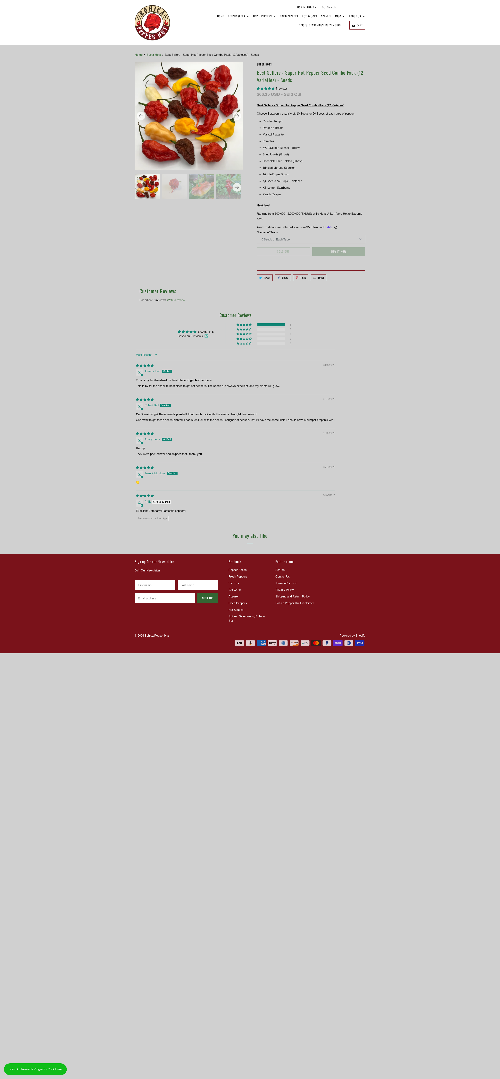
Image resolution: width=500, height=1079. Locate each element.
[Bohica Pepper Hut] (152, 22)
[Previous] (141, 116)
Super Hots (264, 64)
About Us (355, 16)
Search (280, 569)
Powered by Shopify (352, 635)
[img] (145, 365)
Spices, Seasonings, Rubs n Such (320, 25)
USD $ (310, 7)
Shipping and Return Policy (292, 596)
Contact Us (282, 576)
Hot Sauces (309, 16)
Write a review (176, 300)
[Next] (237, 116)
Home (220, 16)
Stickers (234, 583)
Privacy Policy (284, 589)
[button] (266, 88)
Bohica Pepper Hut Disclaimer (294, 603)
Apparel (326, 16)
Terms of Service (286, 583)
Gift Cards (235, 589)
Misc (338, 16)
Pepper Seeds (237, 16)
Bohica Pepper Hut (157, 635)
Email (320, 277)
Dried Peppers (289, 16)
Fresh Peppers (263, 16)
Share (285, 277)
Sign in (301, 7)
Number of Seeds (267, 232)
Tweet (266, 277)
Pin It (303, 277)
